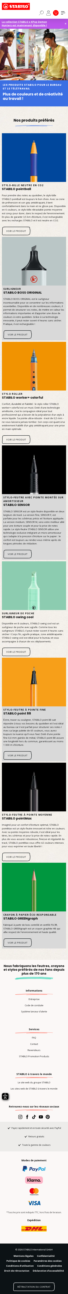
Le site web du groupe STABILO (34, 1082)
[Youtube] (41, 1117)
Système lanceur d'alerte (34, 1011)
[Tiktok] (34, 1117)
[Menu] (63, 13)
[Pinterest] (48, 1117)
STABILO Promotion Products (34, 1056)
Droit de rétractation (16, 1270)
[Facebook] (27, 1117)
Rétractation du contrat (33, 1286)
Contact (34, 1044)
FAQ (34, 1037)
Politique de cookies (18, 1260)
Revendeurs (34, 1050)
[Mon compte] (48, 13)
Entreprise (34, 999)
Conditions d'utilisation (20, 1265)
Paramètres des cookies (48, 1260)
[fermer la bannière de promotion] (65, 23)
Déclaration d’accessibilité (48, 1270)
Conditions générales (49, 1265)
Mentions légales (23, 1255)
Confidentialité (46, 1255)
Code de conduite (34, 1005)
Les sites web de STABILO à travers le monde (34, 1088)
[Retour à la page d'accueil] (19, 6)
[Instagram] (20, 1117)
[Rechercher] (41, 13)
